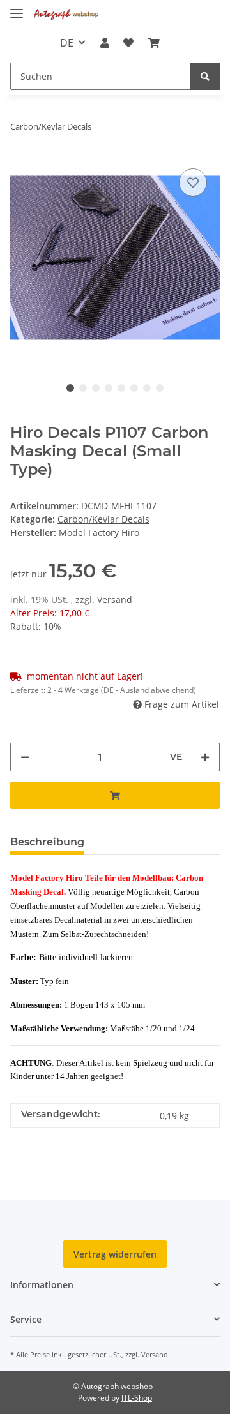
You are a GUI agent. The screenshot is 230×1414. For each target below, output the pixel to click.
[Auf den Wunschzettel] (193, 182)
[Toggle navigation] (16, 8)
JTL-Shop (136, 1397)
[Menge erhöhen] (205, 757)
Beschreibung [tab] (47, 842)
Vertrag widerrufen (115, 1254)
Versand (114, 599)
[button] (104, 43)
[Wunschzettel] (128, 43)
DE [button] (66, 43)
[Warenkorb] (153, 43)
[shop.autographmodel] (67, 14)
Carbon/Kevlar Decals (103, 519)
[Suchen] (205, 76)
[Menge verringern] (25, 757)
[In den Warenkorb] (115, 795)
